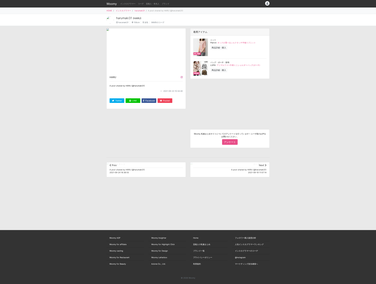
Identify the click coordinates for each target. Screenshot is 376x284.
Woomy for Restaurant (119, 257)
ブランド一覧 (199, 251)
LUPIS (212, 65)
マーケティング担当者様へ (246, 264)
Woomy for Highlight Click (163, 244)
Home (195, 238)
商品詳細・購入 (219, 47)
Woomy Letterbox (159, 257)
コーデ (141, 4)
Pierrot (213, 43)
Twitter (118, 100)
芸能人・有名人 (152, 4)
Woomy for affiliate (117, 244)
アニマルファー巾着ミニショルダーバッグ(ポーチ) (238, 65)
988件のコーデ (157, 22)
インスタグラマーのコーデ (246, 251)
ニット (213, 40)
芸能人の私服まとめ (201, 244)
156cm (136, 22)
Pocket (166, 100)
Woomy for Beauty (117, 264)
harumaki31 (140, 11)
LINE (134, 100)
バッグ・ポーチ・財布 (219, 62)
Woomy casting (116, 251)
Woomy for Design (159, 251)
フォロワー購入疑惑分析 (245, 238)
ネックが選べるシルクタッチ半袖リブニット (237, 43)
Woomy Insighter (158, 238)
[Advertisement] (230, 101)
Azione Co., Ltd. (158, 264)
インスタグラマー (128, 4)
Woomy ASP (114, 238)
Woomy (111, 4)
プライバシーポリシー (202, 257)
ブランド (165, 4)
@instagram (240, 257)
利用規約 (197, 264)
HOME (109, 11)
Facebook (150, 100)
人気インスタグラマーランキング (249, 244)
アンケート (230, 142)
